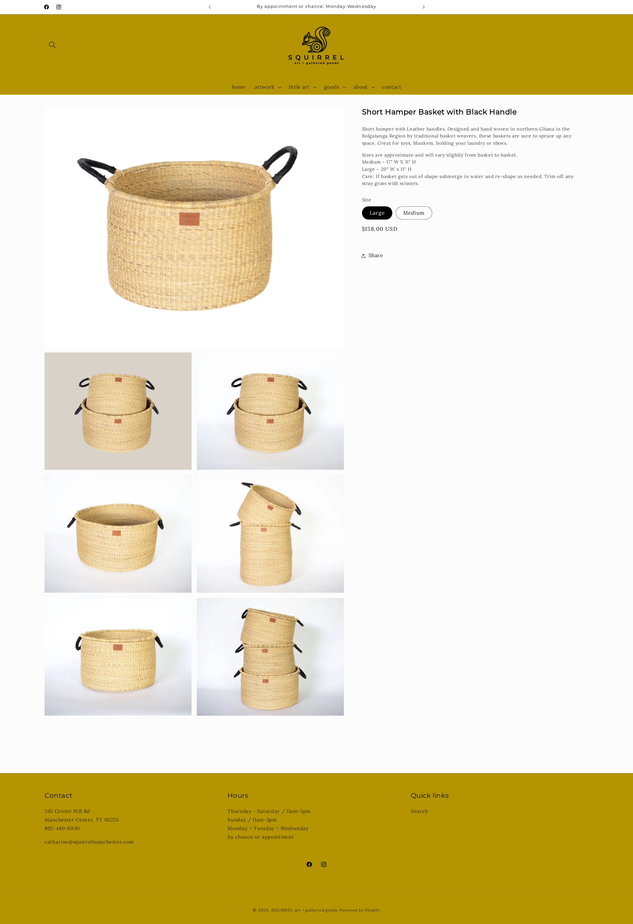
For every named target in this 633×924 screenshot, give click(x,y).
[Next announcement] (423, 7)
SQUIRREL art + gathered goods (304, 910)
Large (377, 213)
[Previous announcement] (209, 7)
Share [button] (376, 255)
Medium (414, 213)
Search (419, 811)
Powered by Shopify (359, 910)
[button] (52, 45)
